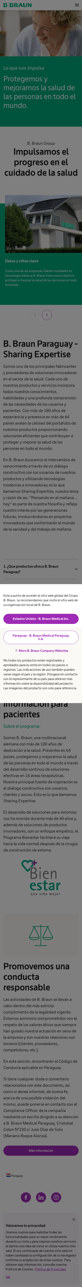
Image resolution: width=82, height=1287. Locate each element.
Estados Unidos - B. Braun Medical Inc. (41, 619)
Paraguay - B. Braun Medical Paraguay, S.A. (41, 637)
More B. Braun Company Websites (41, 650)
